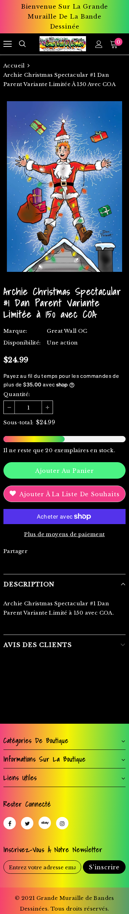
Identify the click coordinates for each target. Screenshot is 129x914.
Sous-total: (18, 422)
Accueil (14, 65)
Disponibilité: (22, 342)
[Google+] (45, 823)
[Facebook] (9, 823)
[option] (64, 186)
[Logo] (63, 43)
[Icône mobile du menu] (7, 44)
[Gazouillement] (27, 823)
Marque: (15, 331)
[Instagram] (62, 823)
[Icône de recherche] (22, 44)
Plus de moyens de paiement (64, 534)
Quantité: (16, 394)
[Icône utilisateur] (99, 44)
